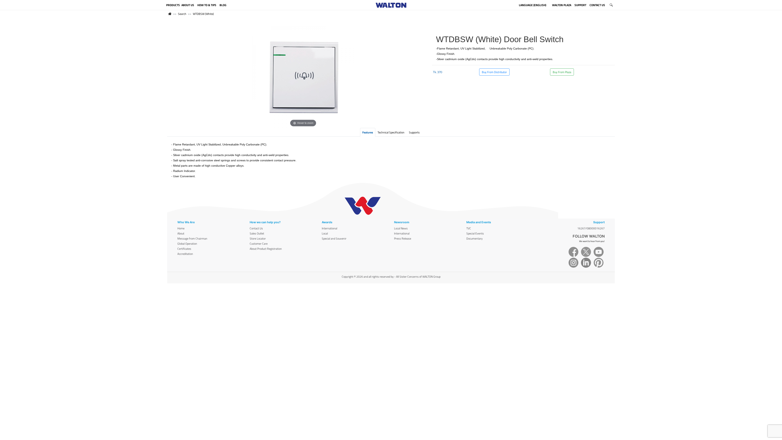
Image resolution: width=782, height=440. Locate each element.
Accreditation (185, 254)
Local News (401, 228)
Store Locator (258, 238)
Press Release (402, 238)
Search (182, 14)
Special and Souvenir (334, 238)
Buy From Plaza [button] (562, 72)
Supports (414, 132)
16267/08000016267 (591, 228)
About (180, 233)
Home (181, 228)
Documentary (474, 238)
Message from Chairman (192, 238)
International (329, 228)
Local (325, 233)
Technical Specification (391, 132)
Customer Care (259, 243)
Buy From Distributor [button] (494, 72)
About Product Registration (266, 248)
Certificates (184, 248)
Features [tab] (367, 132)
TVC (468, 228)
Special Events (475, 233)
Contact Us (256, 228)
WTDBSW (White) (203, 14)
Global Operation (187, 243)
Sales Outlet (257, 233)
